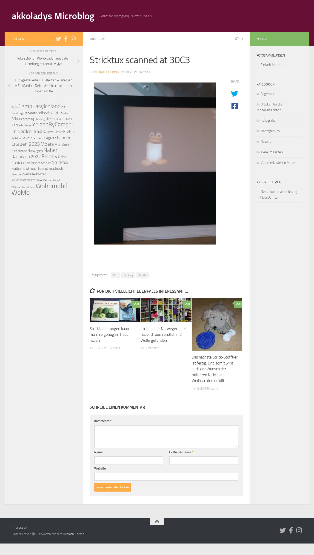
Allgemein (268, 94)
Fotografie (268, 120)
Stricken (46, 163)
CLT (63, 107)
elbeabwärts (49, 112)
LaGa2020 (26, 138)
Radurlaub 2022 (26, 156)
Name (99, 452)
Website (100, 468)
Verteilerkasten (35, 174)
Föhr (14, 119)
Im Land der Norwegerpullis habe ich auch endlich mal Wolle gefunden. (163, 334)
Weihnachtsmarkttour (23, 187)
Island (39, 131)
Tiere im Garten (272, 152)
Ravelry (97, 39)
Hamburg (128, 275)
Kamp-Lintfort (55, 132)
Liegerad (50, 138)
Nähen (51, 150)
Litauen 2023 (25, 144)
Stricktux (143, 275)
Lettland (38, 138)
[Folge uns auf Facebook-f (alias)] (66, 39)
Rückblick (17, 163)
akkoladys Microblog (52, 16)
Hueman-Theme (73, 534)
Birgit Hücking (107, 72)
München (61, 144)
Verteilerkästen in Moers (278, 163)
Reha (62, 157)
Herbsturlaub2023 (59, 119)
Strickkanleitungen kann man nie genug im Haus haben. (109, 334)
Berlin (14, 107)
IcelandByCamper (52, 124)
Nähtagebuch (270, 131)
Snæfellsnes (32, 163)
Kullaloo (16, 138)
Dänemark (30, 113)
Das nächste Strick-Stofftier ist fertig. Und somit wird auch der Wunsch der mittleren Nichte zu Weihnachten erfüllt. (215, 369)
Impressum (19, 527)
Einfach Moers (271, 65)
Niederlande (19, 151)
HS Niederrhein (21, 125)
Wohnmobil (51, 186)
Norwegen (35, 151)
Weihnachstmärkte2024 (26, 180)
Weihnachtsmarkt (52, 180)
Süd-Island (39, 168)
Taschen (17, 174)
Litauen (64, 137)
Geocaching (26, 119)
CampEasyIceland (39, 106)
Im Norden (21, 131)
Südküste (56, 168)
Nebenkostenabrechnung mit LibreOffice (277, 194)
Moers (47, 144)
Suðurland (20, 168)
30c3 (115, 275)
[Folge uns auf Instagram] (73, 39)
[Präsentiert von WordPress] (33, 533)
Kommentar (103, 421)
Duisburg (17, 113)
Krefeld (69, 131)
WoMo (20, 193)
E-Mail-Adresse (181, 452)
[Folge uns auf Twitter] (58, 39)
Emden (65, 113)
